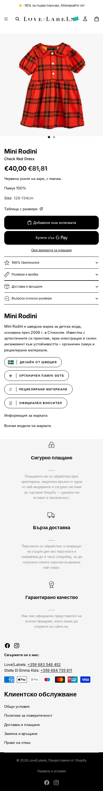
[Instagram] (16, 645)
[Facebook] (7, 645)
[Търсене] (17, 19)
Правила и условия (51, 771)
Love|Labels (38, 760)
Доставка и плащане (22, 724)
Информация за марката (26, 415)
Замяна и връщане (21, 733)
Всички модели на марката (27, 425)
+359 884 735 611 (56, 670)
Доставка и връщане (27, 286)
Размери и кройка (25, 274)
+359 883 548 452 (44, 664)
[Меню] (6, 19)
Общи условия (17, 706)
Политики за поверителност (28, 715)
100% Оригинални (25, 262)
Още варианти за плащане (51, 250)
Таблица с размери (21, 209)
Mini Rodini (20, 151)
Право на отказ (17, 742)
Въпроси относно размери (32, 298)
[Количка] (96, 19)
